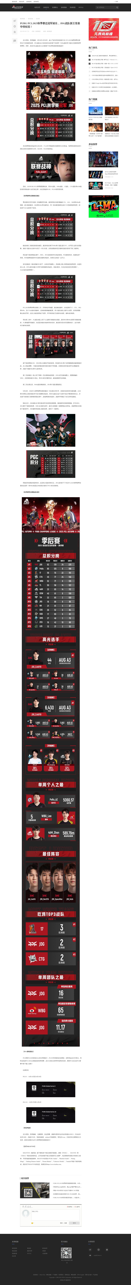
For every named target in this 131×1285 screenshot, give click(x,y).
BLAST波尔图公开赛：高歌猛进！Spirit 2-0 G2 (105, 67)
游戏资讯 (46, 7)
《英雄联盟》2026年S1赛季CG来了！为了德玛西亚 (95, 136)
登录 (116, 1)
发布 (74, 1223)
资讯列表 (30, 18)
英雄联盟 (72, 7)
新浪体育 (36, 1)
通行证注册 (88, 1274)
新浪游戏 (28, 1)
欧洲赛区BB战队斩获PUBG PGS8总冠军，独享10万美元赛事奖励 (72, 1194)
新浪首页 (14, 1)
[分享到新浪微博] (90, 1250)
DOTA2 (81, 7)
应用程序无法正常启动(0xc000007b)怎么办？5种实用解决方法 (109, 71)
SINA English (80, 1274)
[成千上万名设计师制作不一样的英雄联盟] (103, 167)
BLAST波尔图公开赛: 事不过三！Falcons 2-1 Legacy (106, 59)
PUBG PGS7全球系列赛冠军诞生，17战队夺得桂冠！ (69, 1197)
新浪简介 (35, 1274)
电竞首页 (21, 1)
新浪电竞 (22, 18)
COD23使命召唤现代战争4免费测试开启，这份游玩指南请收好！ (109, 75)
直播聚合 (55, 7)
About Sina (42, 1274)
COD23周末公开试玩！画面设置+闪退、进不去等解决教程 (108, 79)
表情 (33, 1223)
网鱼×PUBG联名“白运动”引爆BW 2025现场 (66, 1190)
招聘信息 (67, 1274)
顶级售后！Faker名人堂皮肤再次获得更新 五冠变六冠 (112, 136)
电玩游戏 (14, 1251)
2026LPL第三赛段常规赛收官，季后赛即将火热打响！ (107, 55)
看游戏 (29, 1248)
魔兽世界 (29, 1251)
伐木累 (14, 1256)
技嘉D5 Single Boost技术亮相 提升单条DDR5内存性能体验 (108, 83)
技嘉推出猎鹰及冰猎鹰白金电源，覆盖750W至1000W (106, 91)
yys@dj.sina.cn (97, 1255)
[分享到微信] (99, 1250)
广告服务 (54, 1274)
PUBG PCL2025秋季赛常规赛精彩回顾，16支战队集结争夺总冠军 (72, 1183)
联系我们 (61, 1274)
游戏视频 (64, 7)
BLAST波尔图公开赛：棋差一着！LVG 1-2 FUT (105, 63)
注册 (65, 1223)
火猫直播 (44, 1253)
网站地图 (48, 1274)
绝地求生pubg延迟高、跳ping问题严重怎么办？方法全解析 (70, 1187)
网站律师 (73, 1274)
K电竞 (44, 1251)
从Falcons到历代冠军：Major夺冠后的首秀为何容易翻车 (111, 174)
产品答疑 (95, 1274)
